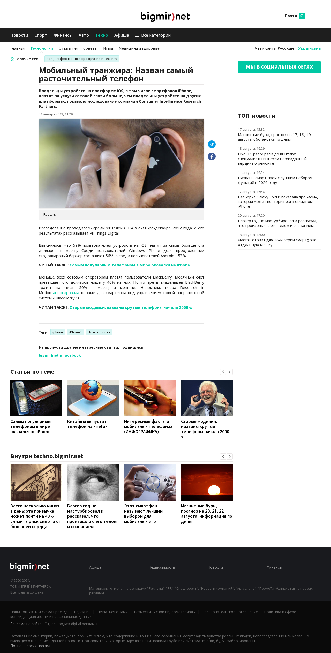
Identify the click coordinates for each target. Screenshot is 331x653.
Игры (108, 48)
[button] (223, 372)
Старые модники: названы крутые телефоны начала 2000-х (131, 307)
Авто (84, 35)
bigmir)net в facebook (60, 355)
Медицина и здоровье (139, 48)
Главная (17, 48)
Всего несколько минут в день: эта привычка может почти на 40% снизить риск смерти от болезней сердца (35, 516)
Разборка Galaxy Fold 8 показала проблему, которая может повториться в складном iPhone (278, 201)
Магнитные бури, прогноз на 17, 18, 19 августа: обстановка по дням (274, 137)
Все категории (156, 35)
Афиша (121, 35)
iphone (57, 332)
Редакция (82, 611)
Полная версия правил (30, 645)
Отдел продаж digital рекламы (70, 623)
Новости (19, 35)
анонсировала (66, 292)
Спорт (40, 35)
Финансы (63, 35)
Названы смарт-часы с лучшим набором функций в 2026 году (275, 180)
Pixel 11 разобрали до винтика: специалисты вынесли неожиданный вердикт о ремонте (272, 158)
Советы (90, 48)
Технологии (41, 48)
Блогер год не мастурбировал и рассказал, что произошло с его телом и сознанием (92, 516)
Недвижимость (161, 567)
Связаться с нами (112, 611)
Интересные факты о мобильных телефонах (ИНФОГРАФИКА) (148, 426)
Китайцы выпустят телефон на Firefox (87, 423)
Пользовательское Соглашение (230, 611)
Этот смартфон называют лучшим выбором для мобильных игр (143, 513)
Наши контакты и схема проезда (39, 611)
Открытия (68, 48)
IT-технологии (99, 332)
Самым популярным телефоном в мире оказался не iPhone (130, 264)
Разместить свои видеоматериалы (164, 611)
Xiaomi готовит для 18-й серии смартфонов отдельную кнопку (278, 242)
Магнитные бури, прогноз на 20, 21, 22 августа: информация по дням (206, 513)
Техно (101, 35)
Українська (309, 48)
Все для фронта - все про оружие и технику (82, 58)
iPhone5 (75, 332)
